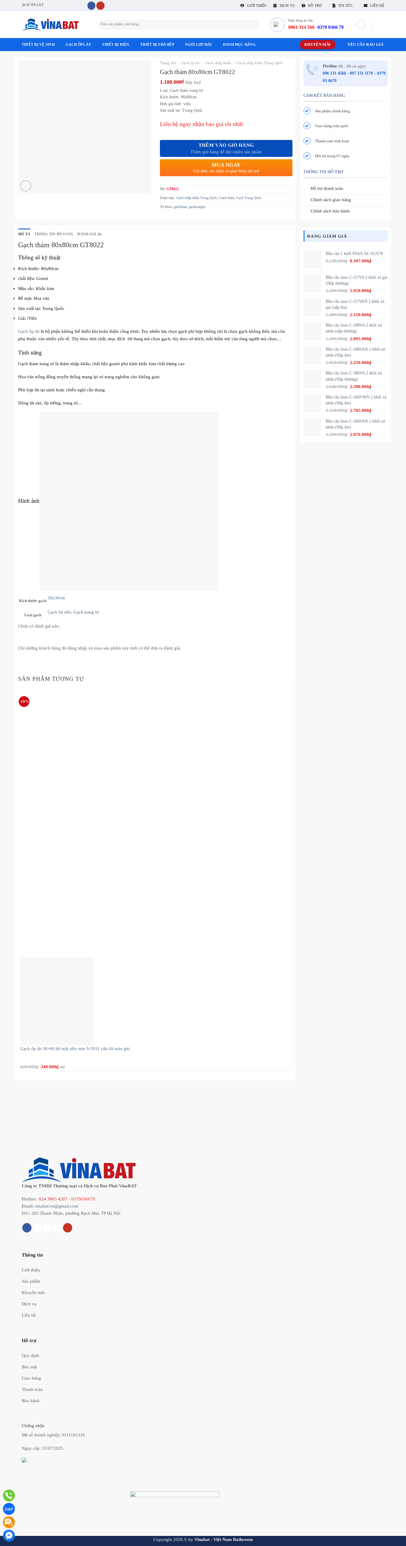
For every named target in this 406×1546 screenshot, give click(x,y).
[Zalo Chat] (9, 1509)
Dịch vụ (286, 6)
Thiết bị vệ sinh (38, 44)
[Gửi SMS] (9, 1522)
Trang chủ (168, 63)
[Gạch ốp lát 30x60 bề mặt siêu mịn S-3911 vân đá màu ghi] (57, 1000)
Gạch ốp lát (78, 44)
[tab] (24, 234)
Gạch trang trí (86, 611)
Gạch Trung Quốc (249, 198)
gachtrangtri (197, 207)
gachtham (180, 207)
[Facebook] (9, 1536)
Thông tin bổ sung (53, 234)
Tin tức (344, 6)
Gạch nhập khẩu (218, 63)
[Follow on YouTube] (100, 5)
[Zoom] (25, 185)
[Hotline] (9, 1495)
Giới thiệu (255, 6)
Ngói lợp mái (198, 44)
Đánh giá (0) (89, 234)
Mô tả (24, 234)
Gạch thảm (226, 198)
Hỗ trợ (313, 6)
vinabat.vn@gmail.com (56, 1205)
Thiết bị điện (115, 44)
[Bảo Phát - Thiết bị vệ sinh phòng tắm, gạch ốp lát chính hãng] (51, 24)
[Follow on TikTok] (37, 1228)
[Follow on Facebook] (91, 5)
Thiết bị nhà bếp (157, 44)
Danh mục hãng (239, 44)
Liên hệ (375, 6)
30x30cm (56, 597)
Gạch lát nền (59, 611)
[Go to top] (393, 1537)
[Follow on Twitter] (47, 1228)
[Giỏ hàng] (381, 24)
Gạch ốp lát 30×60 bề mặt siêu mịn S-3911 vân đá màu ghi (75, 1048)
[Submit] (254, 24)
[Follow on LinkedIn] (57, 1228)
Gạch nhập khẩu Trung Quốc (260, 63)
